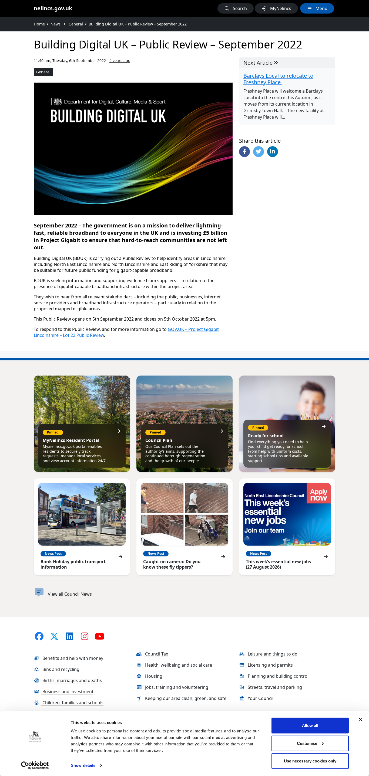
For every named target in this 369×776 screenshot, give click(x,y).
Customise (307, 743)
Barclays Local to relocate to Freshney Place (278, 79)
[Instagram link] (84, 636)
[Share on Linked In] (272, 151)
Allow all (310, 725)
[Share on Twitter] (258, 151)
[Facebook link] (39, 636)
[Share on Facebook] (244, 151)
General (43, 71)
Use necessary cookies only (310, 761)
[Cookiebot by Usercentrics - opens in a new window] (35, 765)
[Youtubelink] (99, 636)
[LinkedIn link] (69, 636)
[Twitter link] (54, 636)
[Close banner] (361, 720)
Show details (83, 765)
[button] (235, 8)
